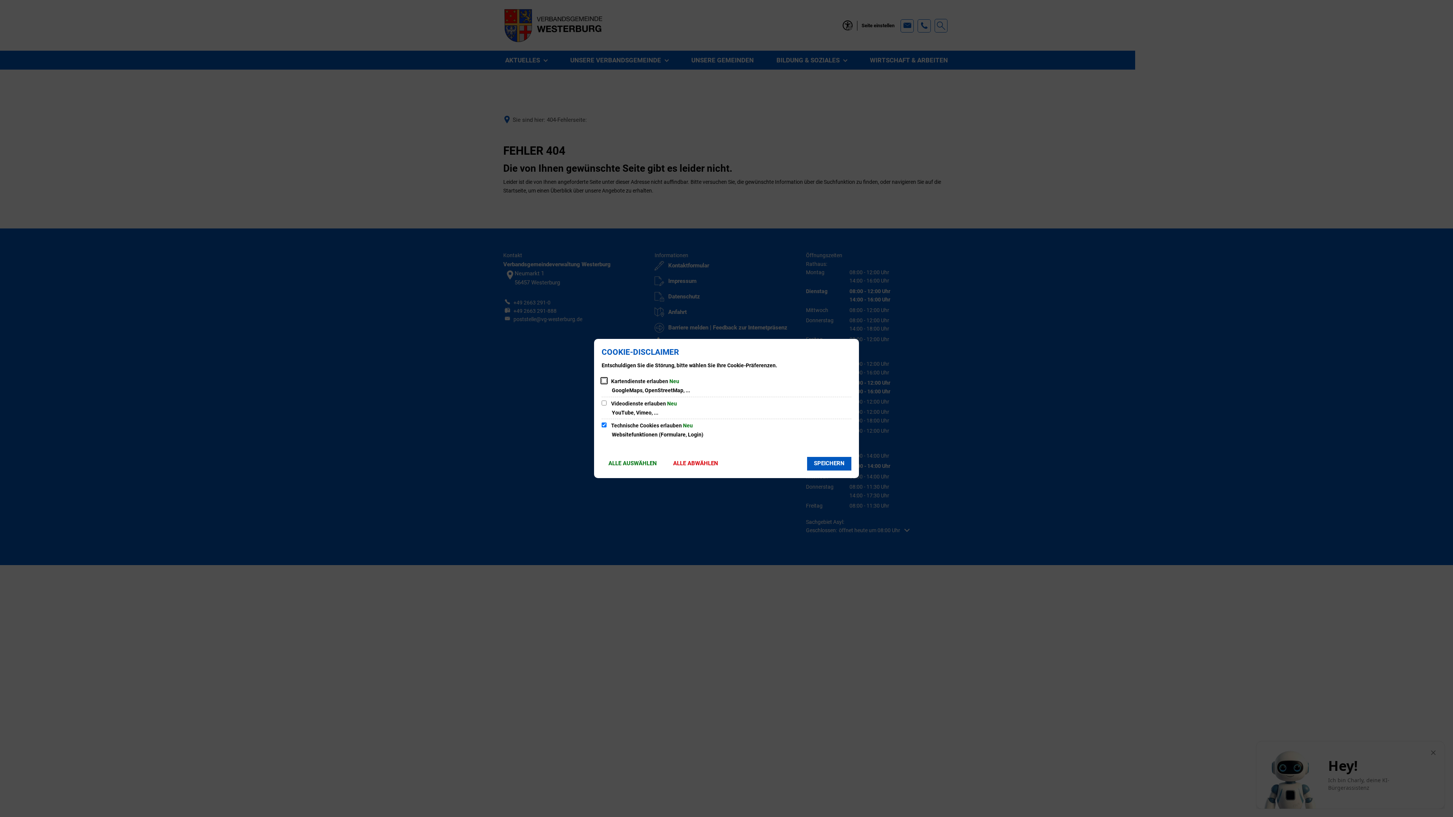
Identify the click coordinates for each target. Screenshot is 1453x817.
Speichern (829, 463)
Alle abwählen (695, 463)
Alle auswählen (632, 463)
